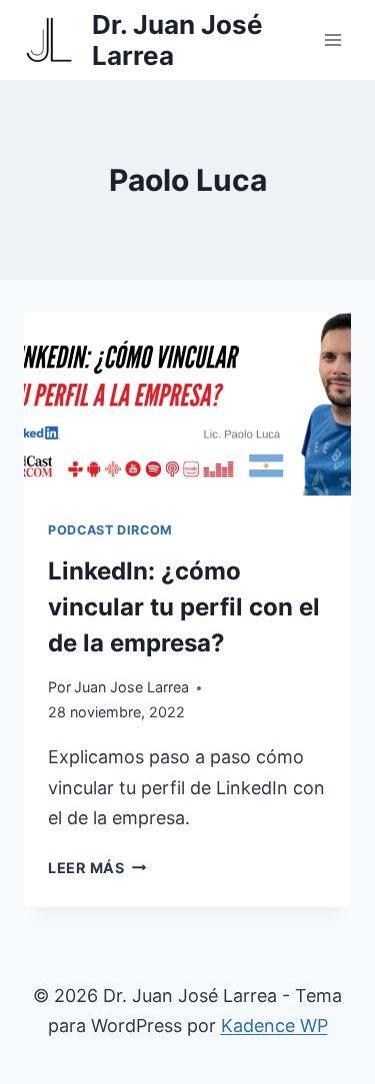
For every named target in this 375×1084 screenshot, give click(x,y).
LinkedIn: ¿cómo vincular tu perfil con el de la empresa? (184, 606)
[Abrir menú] (332, 39)
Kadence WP (274, 1025)
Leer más (97, 867)
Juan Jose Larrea (131, 686)
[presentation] (187, 404)
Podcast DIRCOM (110, 530)
